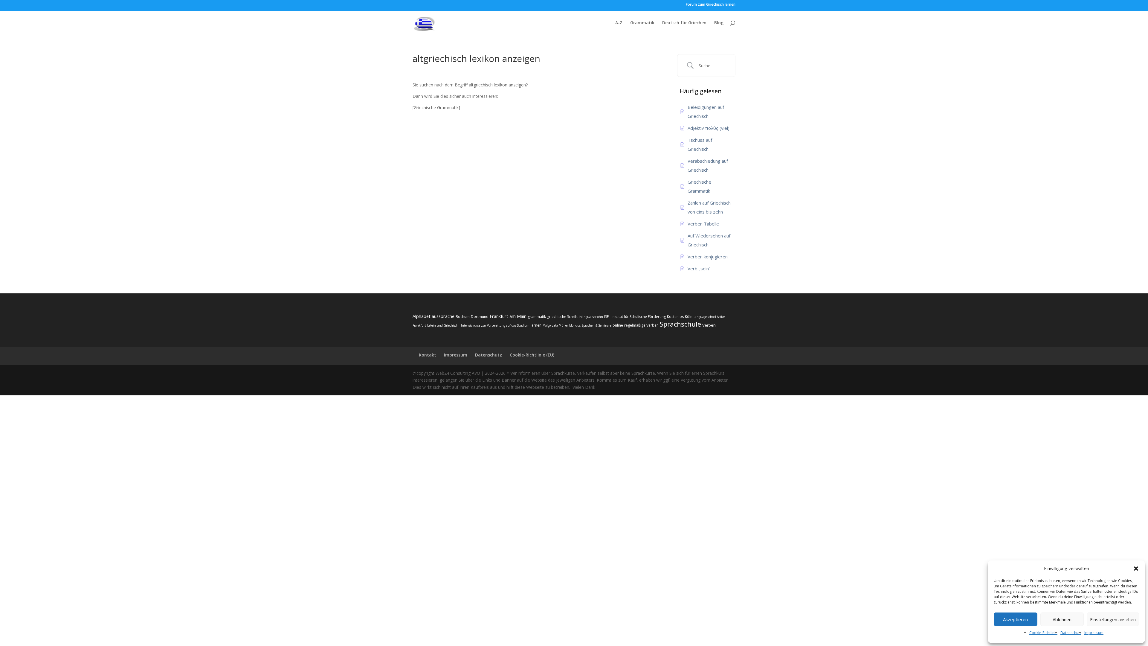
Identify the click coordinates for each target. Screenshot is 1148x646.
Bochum (463, 316)
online (618, 325)
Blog (718, 23)
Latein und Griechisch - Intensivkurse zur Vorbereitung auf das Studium (478, 325)
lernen (536, 325)
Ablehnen (1062, 619)
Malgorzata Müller (555, 325)
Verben (709, 325)
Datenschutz (1070, 632)
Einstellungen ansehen (1113, 619)
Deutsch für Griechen (684, 23)
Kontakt (427, 355)
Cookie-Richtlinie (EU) (532, 355)
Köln (688, 316)
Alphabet (421, 316)
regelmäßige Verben (641, 325)
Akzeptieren (1015, 619)
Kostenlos (675, 316)
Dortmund (479, 316)
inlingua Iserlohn (591, 317)
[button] (1136, 569)
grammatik (537, 316)
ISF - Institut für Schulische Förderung (635, 316)
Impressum (1093, 632)
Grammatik (642, 23)
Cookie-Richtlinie (1043, 632)
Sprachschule (680, 323)
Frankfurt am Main (508, 316)
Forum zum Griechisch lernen (710, 5)
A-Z (618, 23)
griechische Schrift (562, 316)
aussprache (443, 316)
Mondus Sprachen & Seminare (590, 325)
